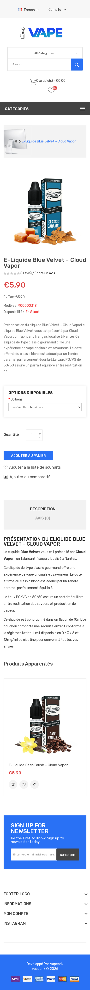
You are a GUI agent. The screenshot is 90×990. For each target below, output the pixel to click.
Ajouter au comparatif (30, 477)
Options (17, 399)
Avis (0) (42, 518)
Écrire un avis (45, 273)
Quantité (11, 435)
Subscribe (68, 855)
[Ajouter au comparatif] (34, 784)
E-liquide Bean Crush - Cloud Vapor (38, 765)
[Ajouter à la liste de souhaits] (23, 784)
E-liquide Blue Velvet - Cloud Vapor (49, 141)
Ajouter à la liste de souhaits (35, 467)
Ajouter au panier (28, 456)
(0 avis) (26, 273)
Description (42, 509)
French (30, 10)
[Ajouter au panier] (13, 784)
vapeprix (57, 964)
